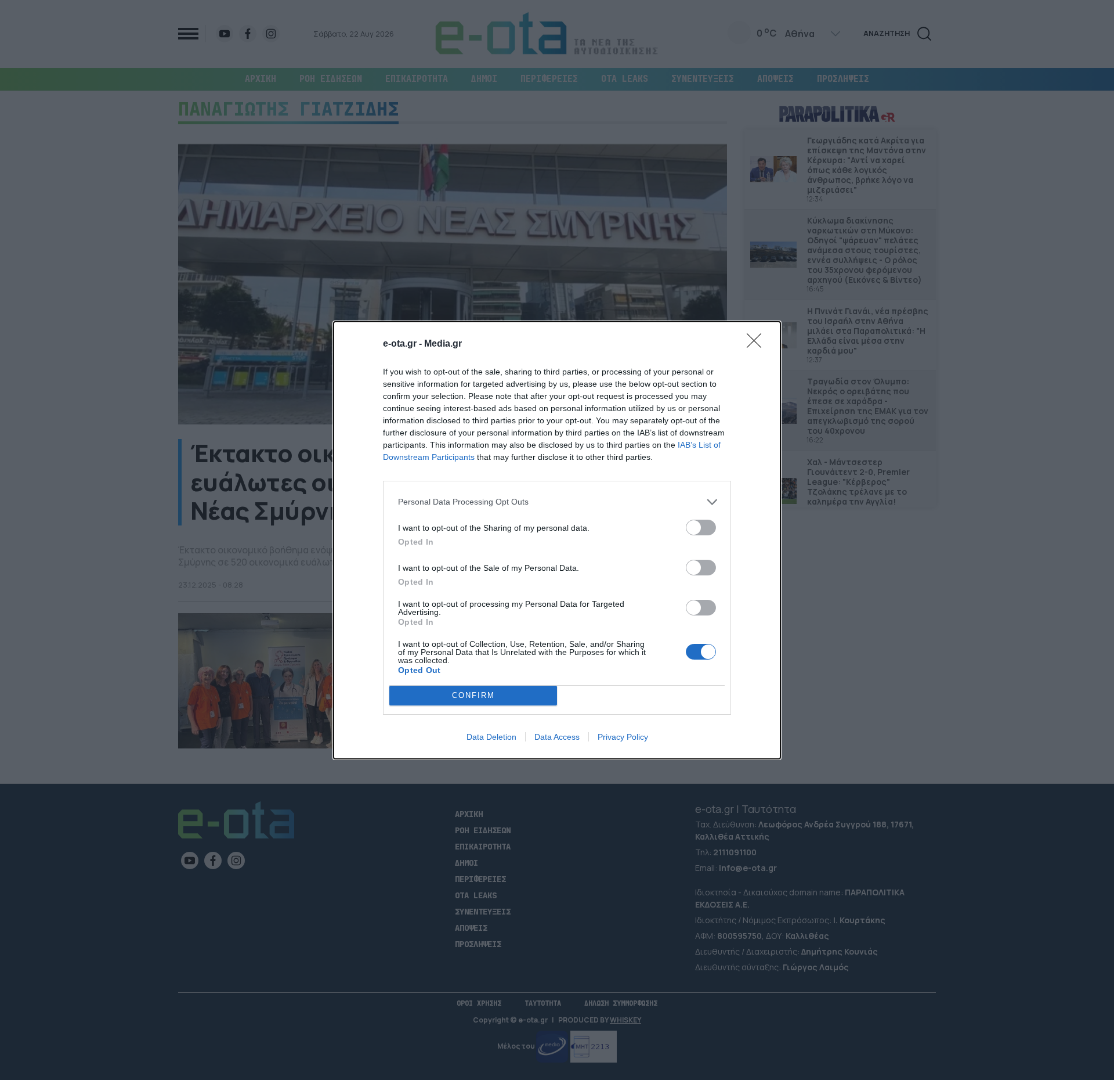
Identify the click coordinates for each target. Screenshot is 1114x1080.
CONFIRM (473, 695)
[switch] (701, 527)
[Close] (758, 344)
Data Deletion (491, 736)
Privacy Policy (623, 736)
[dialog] (557, 540)
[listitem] (557, 502)
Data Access (557, 736)
